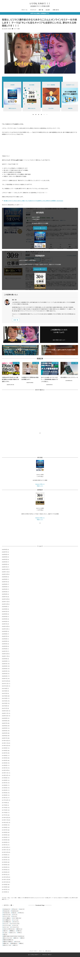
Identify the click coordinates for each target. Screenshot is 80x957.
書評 (16, 938)
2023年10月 (5, 629)
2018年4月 (4, 790)
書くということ (8, 938)
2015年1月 (4, 874)
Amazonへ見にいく (40, 484)
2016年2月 (4, 842)
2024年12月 (5, 599)
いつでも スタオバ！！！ (40, 3)
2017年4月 (4, 807)
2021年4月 (4, 701)
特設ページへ (40, 486)
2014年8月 (4, 887)
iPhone (14, 909)
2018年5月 (4, 787)
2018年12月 (5, 770)
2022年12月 (5, 653)
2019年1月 (4, 768)
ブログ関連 (7, 921)
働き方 (19, 929)
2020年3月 (4, 733)
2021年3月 (4, 703)
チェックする (31, 108)
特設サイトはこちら (12, 108)
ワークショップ (14, 927)
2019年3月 (4, 763)
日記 (5, 934)
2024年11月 (5, 601)
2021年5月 (4, 698)
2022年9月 (4, 658)
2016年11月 (5, 820)
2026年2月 (4, 564)
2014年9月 (4, 884)
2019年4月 (4, 760)
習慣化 (6, 943)
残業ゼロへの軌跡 (8, 941)
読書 (21, 943)
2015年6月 (4, 862)
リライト (15, 925)
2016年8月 (4, 827)
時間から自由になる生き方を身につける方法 (14, 936)
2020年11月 (5, 713)
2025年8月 (4, 579)
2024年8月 (4, 609)
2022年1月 (4, 678)
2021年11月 (5, 683)
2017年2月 (4, 812)
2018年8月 (4, 780)
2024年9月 (4, 606)
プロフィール (41, 951)
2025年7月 (4, 581)
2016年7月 (4, 830)
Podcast (6, 911)
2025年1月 (4, 596)
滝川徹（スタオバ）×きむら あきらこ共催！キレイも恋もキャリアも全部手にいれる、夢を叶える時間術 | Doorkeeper (33, 200)
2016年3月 (4, 840)
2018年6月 (4, 785)
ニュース (15, 920)
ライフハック (7, 925)
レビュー (6, 927)
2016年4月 (4, 837)
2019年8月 (4, 750)
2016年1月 (4, 844)
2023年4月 (4, 643)
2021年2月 (4, 706)
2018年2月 (4, 795)
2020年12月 (5, 710)
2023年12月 (5, 626)
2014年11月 (5, 879)
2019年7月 (4, 753)
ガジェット (7, 916)
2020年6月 (4, 725)
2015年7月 (4, 859)
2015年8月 (4, 857)
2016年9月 (4, 825)
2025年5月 (4, 586)
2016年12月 (5, 817)
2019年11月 (5, 743)
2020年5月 (4, 728)
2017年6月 (4, 802)
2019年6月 (4, 755)
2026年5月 (4, 557)
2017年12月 (5, 800)
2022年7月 (4, 663)
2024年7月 (4, 611)
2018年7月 (4, 782)
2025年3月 (4, 591)
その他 (21, 912)
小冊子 (19, 930)
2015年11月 (5, 849)
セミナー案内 (17, 28)
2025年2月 (4, 594)
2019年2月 (4, 765)
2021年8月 (4, 691)
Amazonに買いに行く (40, 228)
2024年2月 (4, 621)
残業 (22, 938)
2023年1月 (4, 651)
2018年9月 (4, 777)
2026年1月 (4, 567)
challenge (7, 909)
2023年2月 (4, 648)
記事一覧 (16, 320)
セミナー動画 (7, 918)
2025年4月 (4, 589)
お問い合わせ (48, 951)
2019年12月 (5, 740)
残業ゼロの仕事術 (8, 939)
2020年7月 (4, 723)
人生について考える (9, 929)
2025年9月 (4, 576)
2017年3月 (4, 810)
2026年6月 (4, 554)
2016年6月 (4, 832)
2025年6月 (4, 584)
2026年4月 (4, 559)
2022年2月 (4, 676)
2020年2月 (4, 735)
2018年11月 (5, 773)
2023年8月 (4, 634)
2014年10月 (5, 882)
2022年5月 (4, 668)
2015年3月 (4, 869)
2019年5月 (4, 758)
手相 (19, 932)
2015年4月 (4, 867)
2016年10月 (5, 822)
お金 (14, 912)
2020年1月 (4, 738)
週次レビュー (7, 945)
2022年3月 (4, 673)
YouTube (7, 912)
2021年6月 (4, 696)
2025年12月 (5, 569)
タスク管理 (7, 920)
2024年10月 (5, 604)
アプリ (15, 914)
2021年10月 (5, 686)
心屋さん (13, 932)
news (22, 909)
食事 (15, 945)
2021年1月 (4, 708)
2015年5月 (4, 864)
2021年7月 (4, 693)
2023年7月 (4, 636)
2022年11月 (5, 656)
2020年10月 (5, 715)
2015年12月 (5, 847)
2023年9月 (4, 631)
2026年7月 (4, 552)
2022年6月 (4, 666)
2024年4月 (4, 616)
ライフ (6, 923)
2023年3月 (4, 646)
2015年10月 (5, 852)
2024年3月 (4, 619)
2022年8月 (4, 661)
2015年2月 (4, 872)
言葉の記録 (14, 943)
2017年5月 (4, 805)
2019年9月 (4, 748)
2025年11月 (5, 572)
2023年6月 (4, 639)
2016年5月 (4, 835)
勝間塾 (12, 930)
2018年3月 (4, 792)
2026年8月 (4, 549)
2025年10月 (5, 574)
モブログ (15, 921)
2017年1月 (4, 815)
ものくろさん (7, 914)
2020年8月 (4, 720)
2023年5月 (4, 641)
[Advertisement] (39, 411)
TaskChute (15, 911)
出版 (6, 930)
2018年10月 (5, 775)
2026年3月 (4, 562)
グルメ (14, 916)
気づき (17, 941)
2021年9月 (4, 688)
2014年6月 (4, 892)
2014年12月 (5, 877)
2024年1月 (4, 624)
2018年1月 (4, 797)
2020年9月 (4, 718)
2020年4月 (4, 730)
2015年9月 (4, 854)
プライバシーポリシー (33, 951)
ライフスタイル (15, 923)
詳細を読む (51, 108)
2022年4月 (4, 671)
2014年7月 (4, 889)
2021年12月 (5, 681)
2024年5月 (4, 614)
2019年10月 (5, 745)
